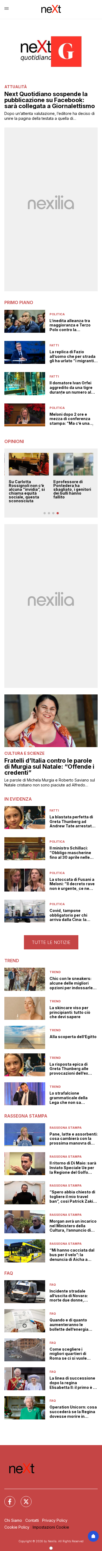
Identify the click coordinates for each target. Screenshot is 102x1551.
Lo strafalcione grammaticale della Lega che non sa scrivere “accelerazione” (69, 1098)
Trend (55, 972)
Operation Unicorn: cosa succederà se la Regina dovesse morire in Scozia (73, 1412)
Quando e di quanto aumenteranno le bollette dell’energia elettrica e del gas (69, 1325)
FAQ (53, 1284)
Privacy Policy (54, 1520)
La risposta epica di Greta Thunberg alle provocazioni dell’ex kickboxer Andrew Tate (72, 1069)
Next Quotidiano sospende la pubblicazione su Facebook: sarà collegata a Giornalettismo (49, 100)
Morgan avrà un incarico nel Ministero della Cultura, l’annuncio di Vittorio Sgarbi (73, 1226)
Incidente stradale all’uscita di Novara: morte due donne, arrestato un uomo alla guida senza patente (72, 1296)
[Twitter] (23, 1498)
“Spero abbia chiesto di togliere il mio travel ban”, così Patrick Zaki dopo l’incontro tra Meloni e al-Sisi (72, 1197)
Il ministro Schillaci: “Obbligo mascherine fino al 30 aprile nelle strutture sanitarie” (70, 853)
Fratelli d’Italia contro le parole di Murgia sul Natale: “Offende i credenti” (49, 766)
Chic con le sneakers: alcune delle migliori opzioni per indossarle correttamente (71, 983)
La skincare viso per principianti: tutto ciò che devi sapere (70, 1012)
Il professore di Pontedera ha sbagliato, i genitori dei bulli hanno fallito (72, 489)
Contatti (32, 1520)
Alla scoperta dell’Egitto (73, 1037)
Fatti (54, 345)
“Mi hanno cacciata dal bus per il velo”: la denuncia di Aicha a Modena (72, 1255)
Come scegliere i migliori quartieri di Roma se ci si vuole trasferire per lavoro (69, 1354)
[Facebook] (6, 1498)
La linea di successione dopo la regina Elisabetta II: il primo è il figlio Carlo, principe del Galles (73, 1383)
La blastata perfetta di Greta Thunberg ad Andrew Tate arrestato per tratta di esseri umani (72, 821)
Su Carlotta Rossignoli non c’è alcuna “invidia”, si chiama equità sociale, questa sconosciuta (27, 491)
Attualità (15, 86)
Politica (57, 314)
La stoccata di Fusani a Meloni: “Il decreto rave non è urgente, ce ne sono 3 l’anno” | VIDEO (72, 884)
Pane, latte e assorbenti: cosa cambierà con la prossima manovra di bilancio (74, 1139)
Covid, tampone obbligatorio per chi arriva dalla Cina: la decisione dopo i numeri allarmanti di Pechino (73, 915)
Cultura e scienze (24, 753)
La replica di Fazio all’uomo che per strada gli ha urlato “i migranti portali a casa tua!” (72, 356)
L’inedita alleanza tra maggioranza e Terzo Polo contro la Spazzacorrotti (70, 325)
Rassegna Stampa (66, 1128)
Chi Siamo (13, 1520)
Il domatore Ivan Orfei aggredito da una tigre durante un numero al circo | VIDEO (71, 387)
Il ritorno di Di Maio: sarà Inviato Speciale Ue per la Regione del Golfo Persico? (73, 1168)
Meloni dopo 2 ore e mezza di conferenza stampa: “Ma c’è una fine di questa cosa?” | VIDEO (72, 419)
